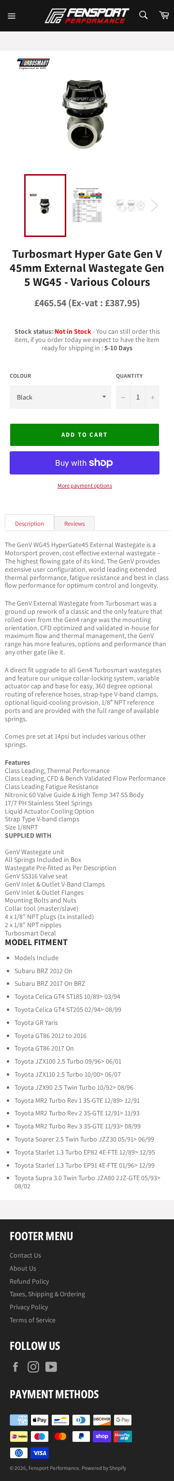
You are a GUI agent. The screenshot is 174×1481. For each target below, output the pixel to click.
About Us (23, 1268)
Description (29, 523)
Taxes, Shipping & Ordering (47, 1293)
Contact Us (25, 1255)
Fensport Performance (54, 1468)
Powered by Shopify (104, 1468)
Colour (20, 375)
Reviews (74, 523)
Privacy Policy (29, 1307)
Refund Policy (29, 1281)
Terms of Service (33, 1320)
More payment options (85, 485)
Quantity (129, 375)
